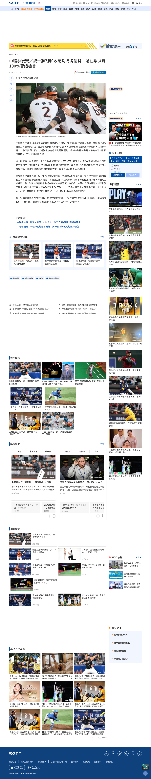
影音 (60, 8)
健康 (100, 8)
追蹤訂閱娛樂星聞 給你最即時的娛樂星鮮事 (79, 305)
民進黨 (67, 451)
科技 (134, 8)
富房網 (126, 3)
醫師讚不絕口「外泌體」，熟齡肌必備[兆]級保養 (24, 705)
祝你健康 (97, 3)
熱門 (54, 8)
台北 (97, 451)
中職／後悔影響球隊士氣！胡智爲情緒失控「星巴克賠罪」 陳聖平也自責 (90, 677)
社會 (83, 8)
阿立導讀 (106, 3)
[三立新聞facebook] (113, 754)
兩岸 (111, 8)
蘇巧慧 (117, 165)
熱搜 (65, 8)
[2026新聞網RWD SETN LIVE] (39, 3)
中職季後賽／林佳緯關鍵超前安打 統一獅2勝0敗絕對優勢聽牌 (48, 226)
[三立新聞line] (126, 754)
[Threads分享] (11, 89)
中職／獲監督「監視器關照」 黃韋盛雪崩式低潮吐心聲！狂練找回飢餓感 (89, 733)
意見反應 (86, 761)
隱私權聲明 (41, 761)
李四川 (117, 169)
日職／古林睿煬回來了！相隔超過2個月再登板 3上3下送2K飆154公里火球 (57, 733)
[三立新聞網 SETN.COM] (11, 8)
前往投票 (132, 174)
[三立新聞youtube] (106, 754)
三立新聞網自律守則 (59, 761)
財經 (117, 8)
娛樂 (88, 8)
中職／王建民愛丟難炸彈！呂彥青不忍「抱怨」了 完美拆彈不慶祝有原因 (25, 733)
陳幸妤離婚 (39, 8)
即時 (17, 8)
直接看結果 (117, 174)
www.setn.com (31, 773)
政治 (77, 8)
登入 (140, 3)
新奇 (129, 8)
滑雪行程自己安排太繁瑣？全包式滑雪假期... (30, 309)
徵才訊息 (109, 761)
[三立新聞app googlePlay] (34, 767)
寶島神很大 (117, 3)
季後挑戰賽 (25, 142)
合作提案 (74, 761)
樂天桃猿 (86, 142)
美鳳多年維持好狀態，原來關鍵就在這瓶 (29, 313)
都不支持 (117, 172)
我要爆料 (97, 761)
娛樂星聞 (78, 3)
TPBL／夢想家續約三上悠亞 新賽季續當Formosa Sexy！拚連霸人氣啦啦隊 (56, 705)
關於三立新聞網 (27, 761)
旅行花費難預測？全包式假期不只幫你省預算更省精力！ (57, 677)
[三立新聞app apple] (17, 767)
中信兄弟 (33, 451)
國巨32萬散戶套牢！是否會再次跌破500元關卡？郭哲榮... (57, 382)
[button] (133, 3)
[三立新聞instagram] (120, 754)
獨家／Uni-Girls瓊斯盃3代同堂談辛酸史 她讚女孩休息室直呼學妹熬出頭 (24, 677)
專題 (123, 8)
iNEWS (87, 3)
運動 (48, 8)
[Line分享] (11, 84)
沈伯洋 (82, 451)
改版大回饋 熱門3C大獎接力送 (25, 305)
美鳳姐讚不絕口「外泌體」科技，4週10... (78, 309)
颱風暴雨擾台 (27, 8)
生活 (94, 8)
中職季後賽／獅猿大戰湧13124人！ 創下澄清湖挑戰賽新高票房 (48, 222)
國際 (106, 8)
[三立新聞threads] (140, 754)
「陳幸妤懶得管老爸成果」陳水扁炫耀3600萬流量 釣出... (124, 451)
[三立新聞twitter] (133, 754)
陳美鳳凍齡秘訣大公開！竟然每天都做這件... (79, 313)
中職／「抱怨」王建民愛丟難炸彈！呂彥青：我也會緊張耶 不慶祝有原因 (90, 705)
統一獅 (66, 142)
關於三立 (12, 761)
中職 (18, 142)
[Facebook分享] (11, 78)
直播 (71, 8)
